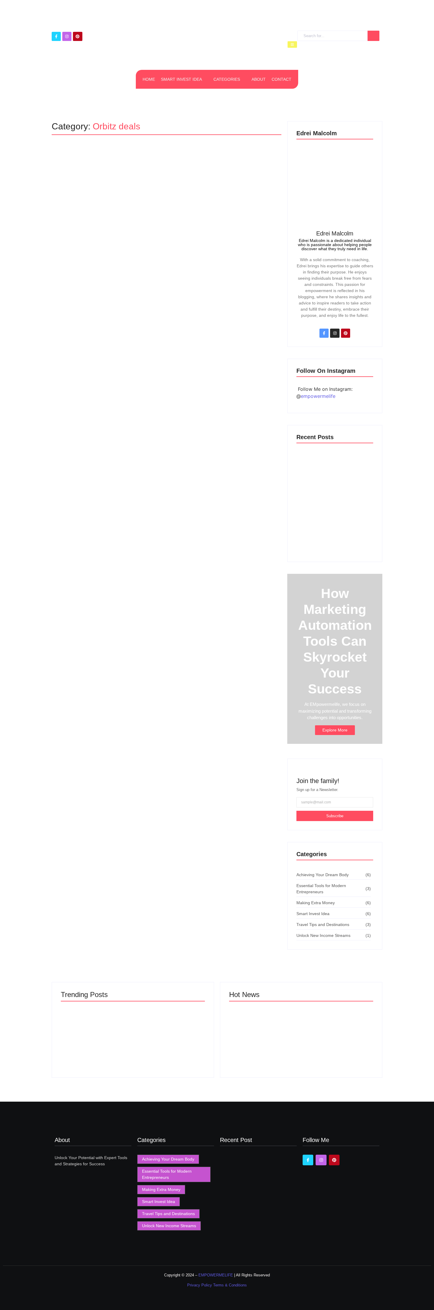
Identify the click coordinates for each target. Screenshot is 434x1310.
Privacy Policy (200, 1285)
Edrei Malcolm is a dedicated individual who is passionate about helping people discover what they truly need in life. (335, 244)
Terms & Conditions (230, 1285)
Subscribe (334, 816)
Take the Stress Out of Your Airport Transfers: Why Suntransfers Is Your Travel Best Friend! (331, 470)
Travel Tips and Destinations (87, 166)
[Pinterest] (77, 36)
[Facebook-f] (56, 36)
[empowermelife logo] (214, 38)
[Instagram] (66, 36)
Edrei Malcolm (334, 233)
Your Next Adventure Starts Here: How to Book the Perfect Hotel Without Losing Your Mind (333, 538)
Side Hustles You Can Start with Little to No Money (337, 1040)
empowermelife (318, 396)
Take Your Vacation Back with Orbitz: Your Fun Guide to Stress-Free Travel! (165, 181)
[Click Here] (292, 44)
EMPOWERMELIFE (215, 1275)
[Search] (373, 36)
